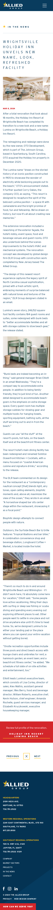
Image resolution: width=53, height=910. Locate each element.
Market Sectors (11, 863)
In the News (9, 871)
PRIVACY (7, 899)
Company (7, 859)
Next (37, 756)
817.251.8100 (9, 830)
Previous (12, 756)
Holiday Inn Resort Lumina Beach (26, 735)
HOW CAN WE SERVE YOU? (18, 906)
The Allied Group (13, 5)
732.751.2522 (9, 809)
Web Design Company (25, 899)
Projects (8, 867)
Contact (7, 876)
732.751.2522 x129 (12, 852)
